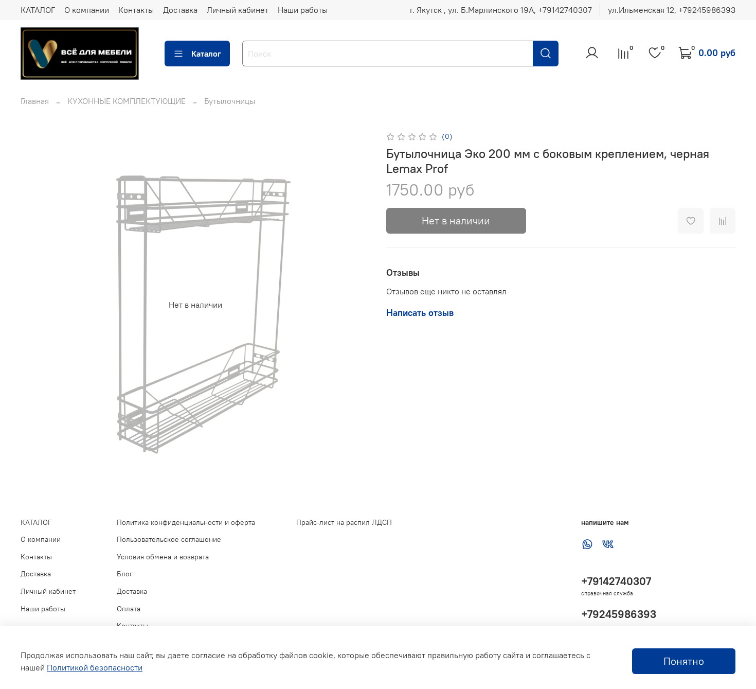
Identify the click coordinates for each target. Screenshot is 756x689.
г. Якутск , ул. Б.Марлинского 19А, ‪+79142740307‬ (501, 10)
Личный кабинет (237, 10)
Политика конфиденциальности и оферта (186, 522)
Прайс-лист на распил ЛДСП (344, 522)
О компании (86, 10)
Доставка (180, 10)
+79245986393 (618, 614)
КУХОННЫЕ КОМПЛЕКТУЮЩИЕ (126, 101)
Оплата (128, 608)
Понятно (683, 661)
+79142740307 (616, 581)
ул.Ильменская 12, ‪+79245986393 (671, 10)
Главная (35, 101)
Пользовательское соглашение (169, 539)
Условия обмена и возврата (163, 556)
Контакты (136, 10)
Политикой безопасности (94, 667)
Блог (125, 573)
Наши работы (303, 10)
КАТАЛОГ (38, 10)
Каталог (206, 53)
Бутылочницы (229, 101)
